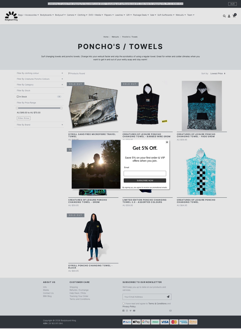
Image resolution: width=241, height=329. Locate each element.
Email (126, 167)
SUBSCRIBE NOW (145, 180)
